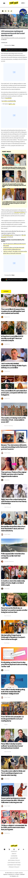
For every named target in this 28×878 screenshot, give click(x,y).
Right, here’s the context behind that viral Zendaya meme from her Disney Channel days (13, 501)
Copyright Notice (14, 862)
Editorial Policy (14, 860)
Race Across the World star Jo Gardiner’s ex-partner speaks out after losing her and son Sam (14, 610)
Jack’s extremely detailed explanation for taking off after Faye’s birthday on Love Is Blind (13, 366)
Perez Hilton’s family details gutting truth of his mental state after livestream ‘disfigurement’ (13, 692)
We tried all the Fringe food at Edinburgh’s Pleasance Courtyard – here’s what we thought (13, 637)
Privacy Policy (14, 867)
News (13, 45)
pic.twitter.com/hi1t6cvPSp (9, 101)
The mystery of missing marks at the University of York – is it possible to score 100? (13, 420)
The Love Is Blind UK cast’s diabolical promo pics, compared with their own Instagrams (14, 393)
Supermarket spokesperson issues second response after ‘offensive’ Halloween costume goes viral (13, 800)
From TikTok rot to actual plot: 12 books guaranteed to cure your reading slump (12, 719)
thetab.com (11, 872)
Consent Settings (14, 865)
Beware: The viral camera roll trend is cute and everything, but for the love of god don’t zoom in (14, 447)
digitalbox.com (15, 876)
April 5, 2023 (12, 104)
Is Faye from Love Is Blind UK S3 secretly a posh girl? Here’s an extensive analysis (12, 338)
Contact (14, 851)
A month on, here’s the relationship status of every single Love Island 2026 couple (13, 583)
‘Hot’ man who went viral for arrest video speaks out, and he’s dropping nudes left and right (14, 185)
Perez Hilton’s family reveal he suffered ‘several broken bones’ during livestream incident (12, 746)
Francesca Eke (7, 45)
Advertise (14, 858)
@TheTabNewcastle (8, 235)
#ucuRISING (8, 98)
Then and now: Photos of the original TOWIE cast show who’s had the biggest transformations (13, 474)
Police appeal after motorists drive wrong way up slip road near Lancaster (13, 556)
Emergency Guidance (19, 212)
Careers (14, 856)
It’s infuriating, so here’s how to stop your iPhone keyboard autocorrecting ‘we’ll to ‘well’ (14, 664)
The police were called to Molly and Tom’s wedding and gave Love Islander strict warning (13, 773)
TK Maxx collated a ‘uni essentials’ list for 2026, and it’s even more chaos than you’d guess (14, 827)
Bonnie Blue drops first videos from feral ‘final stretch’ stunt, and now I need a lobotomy (13, 529)
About (14, 853)
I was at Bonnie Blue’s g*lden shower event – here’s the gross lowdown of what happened (14, 168)
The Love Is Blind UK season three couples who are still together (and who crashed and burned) (13, 311)
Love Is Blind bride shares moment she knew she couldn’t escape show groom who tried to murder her (14, 203)
